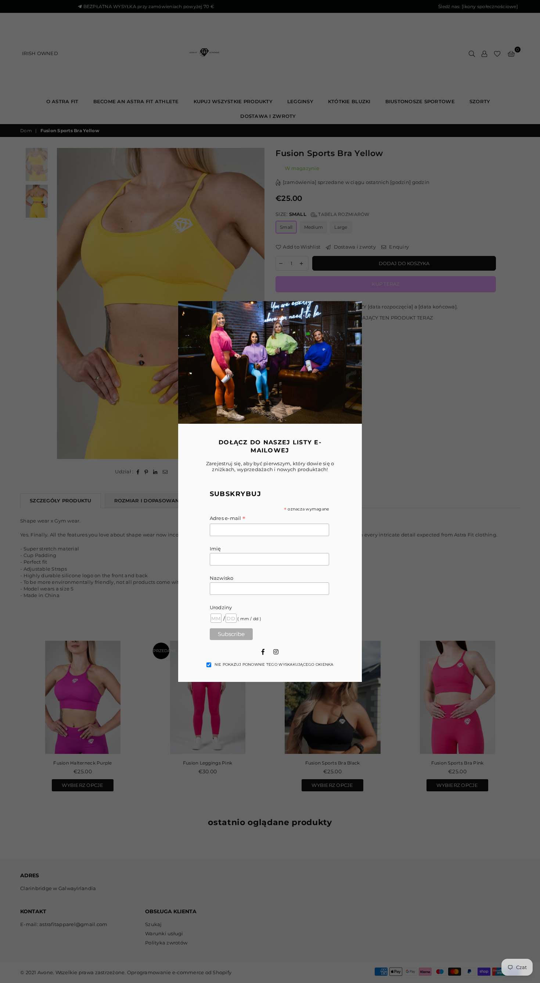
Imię (215, 549)
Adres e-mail (228, 519)
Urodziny (221, 607)
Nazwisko (222, 578)
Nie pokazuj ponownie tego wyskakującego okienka (274, 664)
